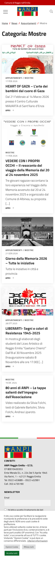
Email (6, 497)
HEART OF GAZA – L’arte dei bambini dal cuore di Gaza (27, 89)
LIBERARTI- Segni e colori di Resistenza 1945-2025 (27, 331)
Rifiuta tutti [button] (29, 546)
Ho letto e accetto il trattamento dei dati (25, 509)
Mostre (29, 78)
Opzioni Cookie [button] (12, 546)
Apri (10, 110)
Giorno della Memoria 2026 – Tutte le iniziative (26, 261)
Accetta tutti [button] (11, 553)
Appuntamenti (14, 78)
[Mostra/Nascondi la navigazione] (5, 12)
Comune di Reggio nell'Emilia (17, 2)
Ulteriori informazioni (37, 540)
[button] (51, 11)
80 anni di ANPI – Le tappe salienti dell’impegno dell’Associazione (26, 392)
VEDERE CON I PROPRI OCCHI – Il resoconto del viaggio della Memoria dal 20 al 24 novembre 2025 (27, 167)
